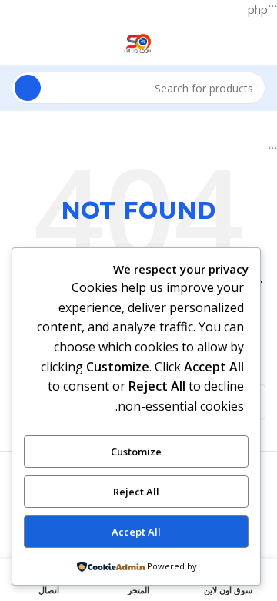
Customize (136, 451)
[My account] (18, 41)
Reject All (136, 492)
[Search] (28, 88)
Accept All (136, 532)
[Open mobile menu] (259, 41)
